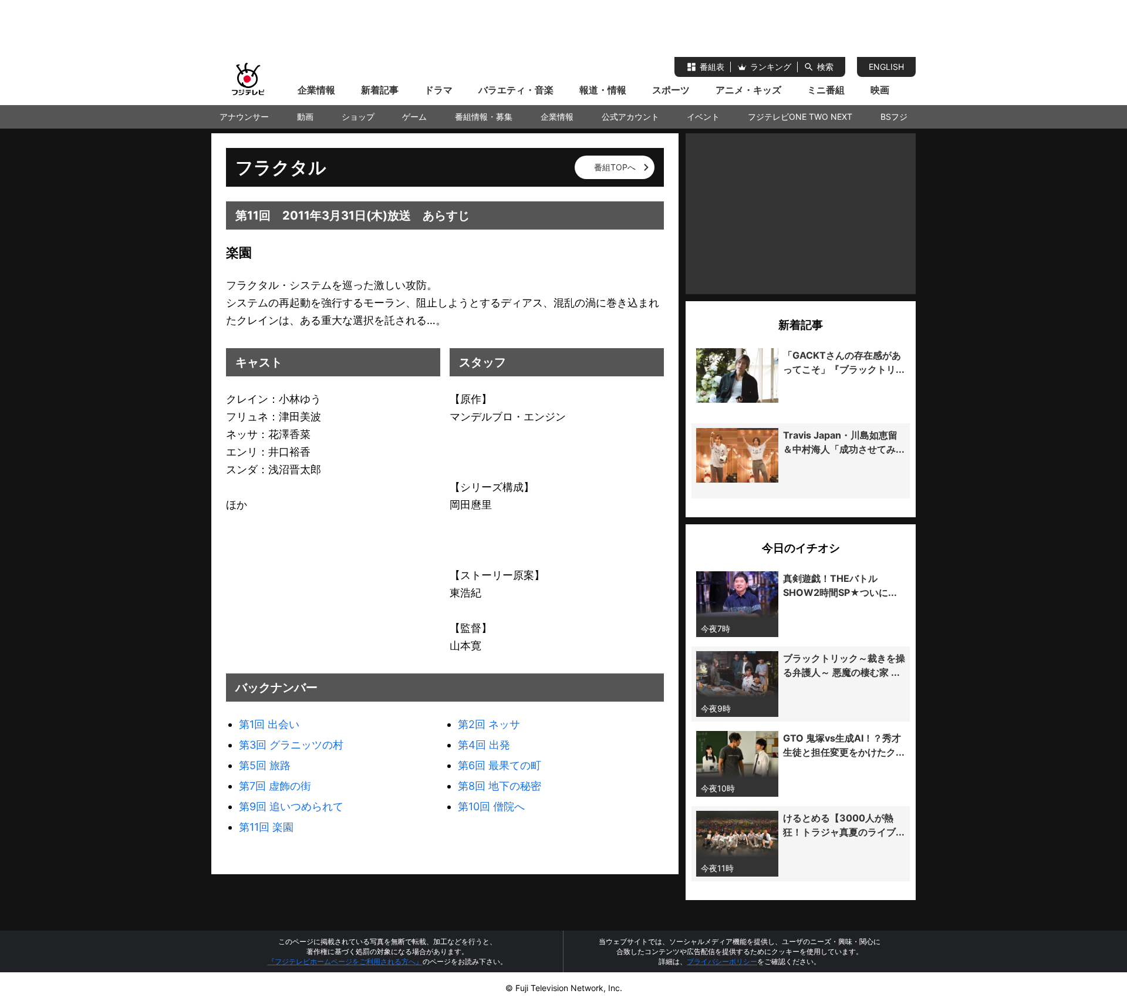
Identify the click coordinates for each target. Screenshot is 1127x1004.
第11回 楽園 (266, 827)
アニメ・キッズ (748, 90)
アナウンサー (244, 117)
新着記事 (380, 90)
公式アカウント (630, 117)
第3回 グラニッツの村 (291, 745)
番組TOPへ (615, 167)
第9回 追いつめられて (291, 806)
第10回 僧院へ (491, 806)
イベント (703, 117)
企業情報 (316, 90)
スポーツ (671, 90)
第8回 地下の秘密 (499, 786)
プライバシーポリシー (722, 961)
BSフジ (893, 117)
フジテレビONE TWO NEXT (800, 117)
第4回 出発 (484, 745)
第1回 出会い (269, 724)
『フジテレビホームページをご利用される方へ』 (345, 961)
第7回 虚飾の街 (275, 786)
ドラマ (438, 90)
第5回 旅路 (265, 765)
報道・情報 (602, 90)
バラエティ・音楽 (516, 90)
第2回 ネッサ (489, 724)
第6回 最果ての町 (499, 765)
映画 (879, 90)
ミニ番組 (826, 90)
